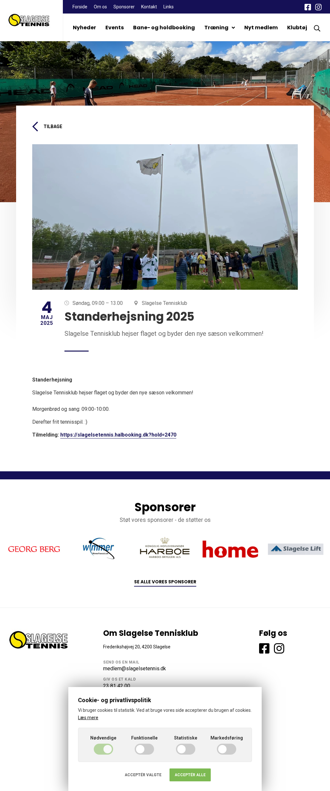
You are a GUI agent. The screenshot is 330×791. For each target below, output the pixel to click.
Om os (100, 6)
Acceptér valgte (143, 775)
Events (114, 27)
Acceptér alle (190, 775)
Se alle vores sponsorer (165, 582)
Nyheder (84, 27)
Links (168, 6)
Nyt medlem (261, 27)
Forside (80, 6)
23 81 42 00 (116, 686)
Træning (216, 27)
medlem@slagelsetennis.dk (134, 668)
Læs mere (88, 717)
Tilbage (53, 126)
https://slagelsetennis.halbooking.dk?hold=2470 (118, 435)
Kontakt (149, 6)
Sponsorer (124, 6)
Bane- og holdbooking (164, 27)
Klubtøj (297, 27)
